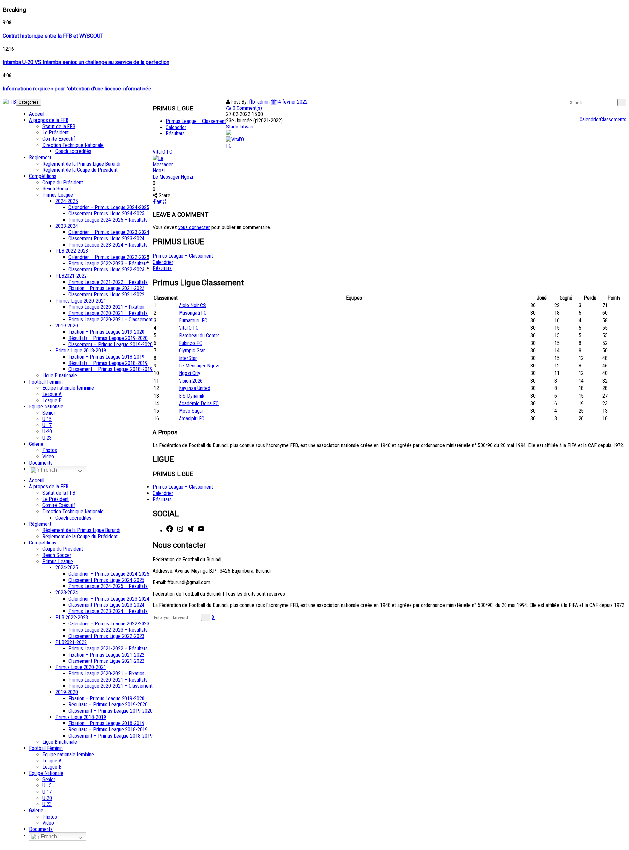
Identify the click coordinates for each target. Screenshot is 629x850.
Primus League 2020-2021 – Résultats (108, 313)
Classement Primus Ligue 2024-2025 (106, 213)
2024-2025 (66, 201)
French (48, 470)
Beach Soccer (56, 189)
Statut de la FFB (58, 126)
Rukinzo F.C (190, 343)
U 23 (47, 438)
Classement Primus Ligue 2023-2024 (106, 238)
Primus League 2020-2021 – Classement (110, 319)
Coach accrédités (73, 151)
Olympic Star (192, 350)
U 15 (47, 419)
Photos (49, 450)
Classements (613, 119)
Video (48, 456)
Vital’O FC (162, 152)
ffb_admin (259, 102)
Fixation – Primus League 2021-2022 (106, 288)
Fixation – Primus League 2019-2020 (106, 332)
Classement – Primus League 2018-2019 (110, 369)
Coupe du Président (62, 182)
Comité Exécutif (58, 139)
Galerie (36, 444)
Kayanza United (194, 388)
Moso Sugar (191, 411)
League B (52, 400)
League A (52, 394)
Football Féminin (46, 382)
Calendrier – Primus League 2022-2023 (108, 257)
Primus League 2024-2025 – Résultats (108, 220)
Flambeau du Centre (199, 335)
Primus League (57, 195)
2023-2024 (66, 226)
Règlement (40, 157)
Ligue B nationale (59, 375)
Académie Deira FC (199, 403)
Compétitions (42, 176)
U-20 (47, 431)
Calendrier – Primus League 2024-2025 (108, 207)
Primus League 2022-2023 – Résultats (108, 263)
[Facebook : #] (170, 531)
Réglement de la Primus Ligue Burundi (81, 164)
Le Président (55, 132)
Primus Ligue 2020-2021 (80, 301)
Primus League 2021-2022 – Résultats (108, 282)
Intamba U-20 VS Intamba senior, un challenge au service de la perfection (86, 62)
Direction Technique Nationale (73, 145)
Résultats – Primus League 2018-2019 (108, 363)
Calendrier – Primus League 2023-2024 (108, 232)
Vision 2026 (191, 381)
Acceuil (36, 114)
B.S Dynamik (191, 396)
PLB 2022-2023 (71, 251)
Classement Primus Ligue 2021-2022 (106, 294)
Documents (41, 463)
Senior (48, 413)
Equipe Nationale (46, 407)
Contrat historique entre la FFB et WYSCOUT (53, 36)
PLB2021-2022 (71, 276)
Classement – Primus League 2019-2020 (110, 344)
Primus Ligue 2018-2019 (80, 350)
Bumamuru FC (193, 320)
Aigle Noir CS (192, 305)
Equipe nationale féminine (68, 388)
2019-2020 (66, 326)
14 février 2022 (292, 102)
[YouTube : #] (201, 531)
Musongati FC (193, 313)
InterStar (188, 358)
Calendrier (590, 119)
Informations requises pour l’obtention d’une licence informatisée (77, 89)
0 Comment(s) (246, 108)
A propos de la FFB (48, 120)
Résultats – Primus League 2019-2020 (108, 338)
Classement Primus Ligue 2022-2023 (106, 270)
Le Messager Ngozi (173, 177)
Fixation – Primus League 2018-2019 (106, 357)
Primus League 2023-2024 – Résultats (108, 245)
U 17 (47, 425)
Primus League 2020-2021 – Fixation (106, 307)
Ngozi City (189, 373)
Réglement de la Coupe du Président (80, 170)
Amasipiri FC (191, 418)
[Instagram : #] (180, 531)
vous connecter (194, 227)
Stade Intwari (239, 127)
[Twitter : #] (191, 531)
